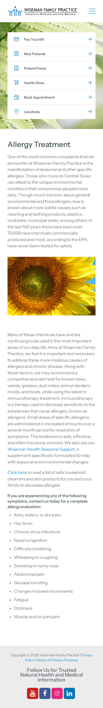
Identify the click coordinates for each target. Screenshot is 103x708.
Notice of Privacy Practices (57, 660)
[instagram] (57, 693)
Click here (17, 472)
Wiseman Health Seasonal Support (41, 449)
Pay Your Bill (34, 39)
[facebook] (44, 693)
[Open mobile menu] (92, 10)
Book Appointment (39, 97)
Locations (32, 112)
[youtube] (32, 693)
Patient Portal (35, 68)
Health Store (34, 83)
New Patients (35, 54)
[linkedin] (69, 693)
